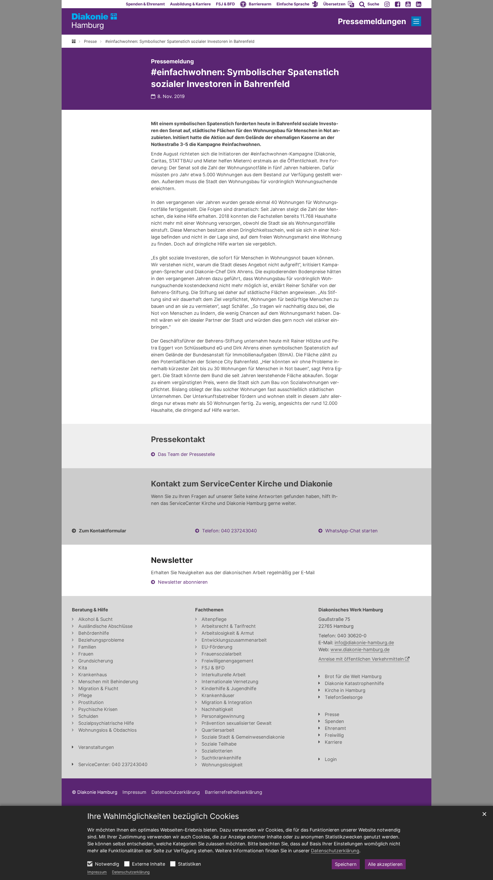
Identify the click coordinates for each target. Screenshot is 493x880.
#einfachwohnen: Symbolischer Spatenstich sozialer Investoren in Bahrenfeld (179, 41)
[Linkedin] (418, 4)
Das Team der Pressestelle (186, 454)
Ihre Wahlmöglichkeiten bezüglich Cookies (163, 816)
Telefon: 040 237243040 (229, 530)
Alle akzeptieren (385, 864)
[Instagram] (387, 4)
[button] (297, 4)
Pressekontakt (178, 439)
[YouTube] (408, 4)
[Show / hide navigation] (416, 21)
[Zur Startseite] (94, 21)
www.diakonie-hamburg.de (360, 649)
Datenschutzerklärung (131, 872)
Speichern (346, 864)
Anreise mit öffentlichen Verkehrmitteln (361, 659)
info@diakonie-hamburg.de (364, 642)
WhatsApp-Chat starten (351, 530)
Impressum (97, 872)
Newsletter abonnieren (183, 582)
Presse (90, 41)
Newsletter (172, 560)
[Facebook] (397, 4)
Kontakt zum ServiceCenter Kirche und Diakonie (242, 483)
